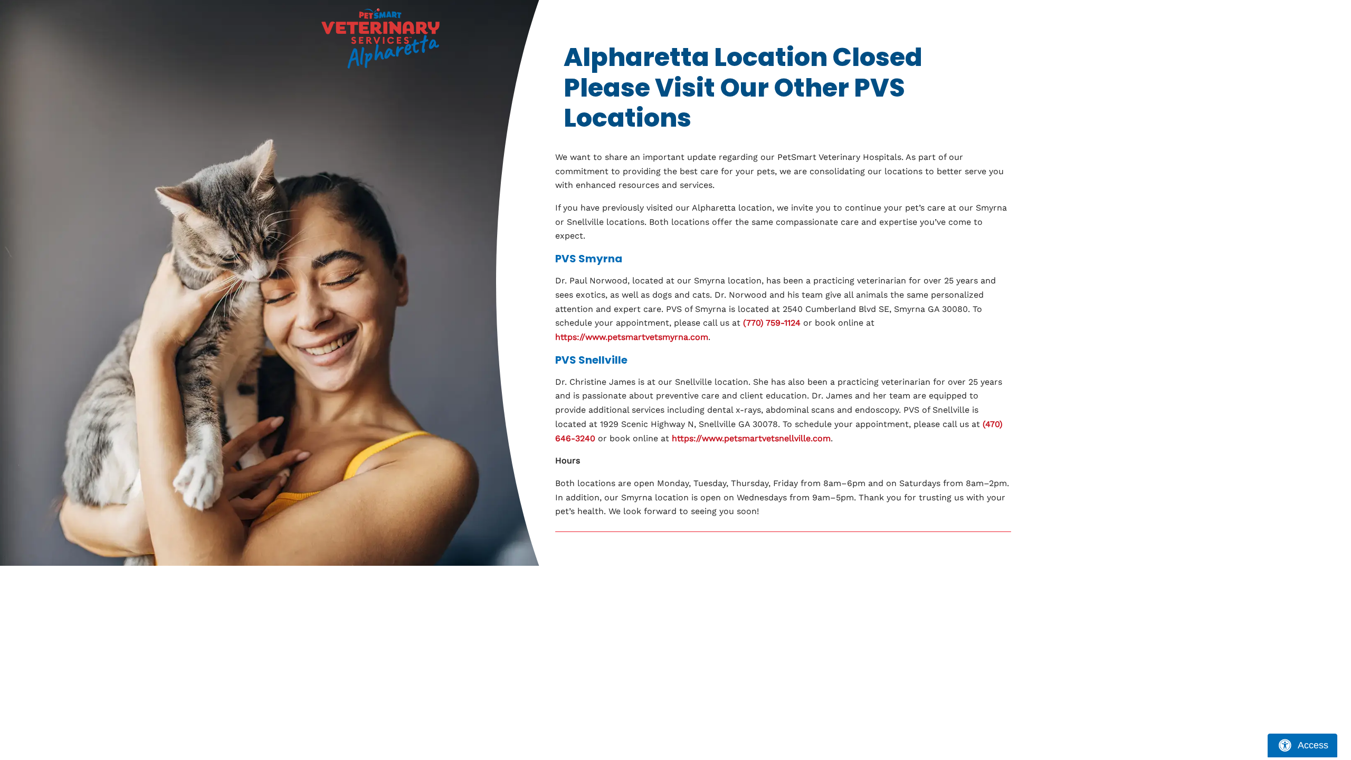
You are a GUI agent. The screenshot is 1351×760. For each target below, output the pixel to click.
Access (1313, 745)
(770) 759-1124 (772, 323)
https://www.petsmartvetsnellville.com (751, 438)
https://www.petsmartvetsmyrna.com (631, 337)
